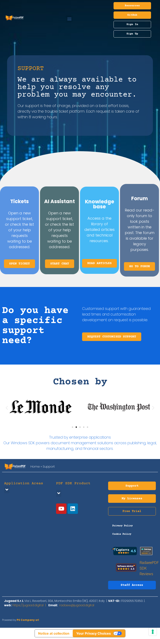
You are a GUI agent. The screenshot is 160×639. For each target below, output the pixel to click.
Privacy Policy (122, 526)
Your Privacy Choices (93, 633)
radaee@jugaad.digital (76, 605)
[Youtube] (61, 508)
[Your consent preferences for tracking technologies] (153, 632)
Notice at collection (53, 633)
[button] (69, 18)
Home (35, 466)
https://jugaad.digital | (30, 605)
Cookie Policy (121, 534)
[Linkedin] (73, 508)
